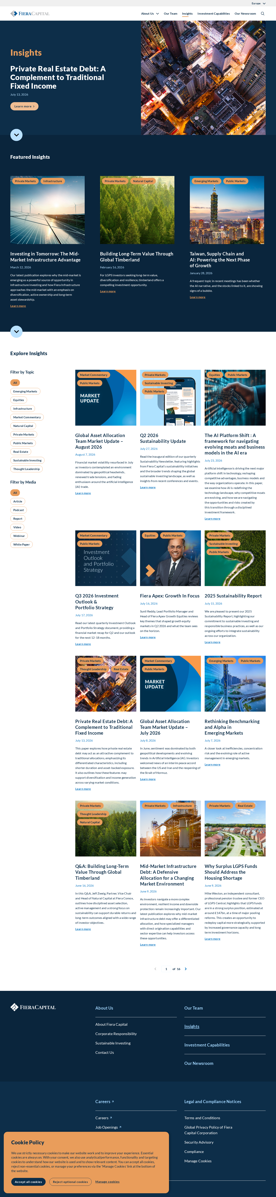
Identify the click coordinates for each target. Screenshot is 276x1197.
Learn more (26, 106)
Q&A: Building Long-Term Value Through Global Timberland (102, 871)
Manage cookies (107, 1181)
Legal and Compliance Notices (212, 1101)
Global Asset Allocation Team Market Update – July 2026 (165, 727)
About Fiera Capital (111, 1024)
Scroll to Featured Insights (16, 135)
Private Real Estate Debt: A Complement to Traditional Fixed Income (104, 727)
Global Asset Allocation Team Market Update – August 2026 (100, 441)
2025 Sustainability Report (233, 595)
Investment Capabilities (214, 13)
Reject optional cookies (70, 1182)
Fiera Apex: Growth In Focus (170, 595)
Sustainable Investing (112, 1043)
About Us (104, 1008)
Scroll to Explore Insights (16, 332)
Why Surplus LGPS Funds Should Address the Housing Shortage (231, 871)
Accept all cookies (28, 1182)
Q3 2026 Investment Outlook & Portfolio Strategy (97, 601)
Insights (187, 13)
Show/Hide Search (263, 13)
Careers (102, 1101)
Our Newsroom (245, 13)
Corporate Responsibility (116, 1033)
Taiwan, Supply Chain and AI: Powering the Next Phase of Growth (220, 259)
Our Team (170, 13)
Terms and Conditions (202, 1117)
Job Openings (106, 1127)
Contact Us (104, 1052)
